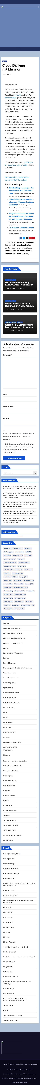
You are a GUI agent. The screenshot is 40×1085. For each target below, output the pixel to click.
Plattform (8, 594)
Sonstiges (6, 815)
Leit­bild (15, 1078)
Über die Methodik (17, 1082)
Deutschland (24, 562)
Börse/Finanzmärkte (10, 673)
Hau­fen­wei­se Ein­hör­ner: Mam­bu (21, 228)
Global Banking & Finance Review (15, 947)
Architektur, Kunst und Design (13, 633)
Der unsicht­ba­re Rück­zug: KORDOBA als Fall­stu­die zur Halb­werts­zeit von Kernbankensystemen (18, 286)
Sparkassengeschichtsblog (12, 1015)
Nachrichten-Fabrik (9, 977)
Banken (20, 552)
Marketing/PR (8, 776)
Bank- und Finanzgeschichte (13, 643)
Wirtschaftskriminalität (10, 825)
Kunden (29, 584)
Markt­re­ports (21, 1078)
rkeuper (21, 288)
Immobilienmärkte (9, 732)
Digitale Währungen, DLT (12, 702)
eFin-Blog (6, 907)
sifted (5, 1010)
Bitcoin (7, 555)
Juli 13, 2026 (11, 288)
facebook (8, 569)
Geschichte (17, 573)
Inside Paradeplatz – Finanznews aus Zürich (18, 957)
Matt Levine (7, 972)
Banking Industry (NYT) (11, 854)
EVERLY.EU (7, 917)
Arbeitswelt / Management (12, 628)
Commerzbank (9, 559)
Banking (20, 322)
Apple (28, 548)
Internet (8, 584)
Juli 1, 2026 (10, 330)
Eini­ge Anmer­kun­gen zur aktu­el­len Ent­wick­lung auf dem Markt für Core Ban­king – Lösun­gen (21, 216)
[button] (37, 49)
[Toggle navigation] (18, 49)
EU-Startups (7, 912)
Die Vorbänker (8, 890)
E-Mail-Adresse (8, 406)
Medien (8, 587)
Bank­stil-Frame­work (15, 1070)
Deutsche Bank (10, 562)
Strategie (19, 601)
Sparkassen (20, 598)
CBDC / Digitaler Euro (10, 678)
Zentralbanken (8, 840)
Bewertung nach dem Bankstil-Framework (17, 668)
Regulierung (20, 594)
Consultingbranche (9, 683)
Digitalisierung (10, 566)
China (28, 555)
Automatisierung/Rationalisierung (14, 638)
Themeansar (34, 1064)
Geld (7, 573)
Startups (8, 601)
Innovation (29, 580)
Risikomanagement (9, 810)
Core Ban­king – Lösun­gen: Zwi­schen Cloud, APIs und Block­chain (21, 190)
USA (7, 605)
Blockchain (18, 555)
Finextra (6, 932)
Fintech (28, 569)
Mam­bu (18, 95)
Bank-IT (5, 61)
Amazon (18, 548)
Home (8, 1070)
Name (5, 394)
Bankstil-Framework (10, 663)
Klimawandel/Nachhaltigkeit (12, 742)
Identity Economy (9, 952)
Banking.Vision (8, 859)
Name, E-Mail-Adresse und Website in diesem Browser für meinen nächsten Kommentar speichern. (18, 436)
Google (23, 577)
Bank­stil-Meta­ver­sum (27, 1070)
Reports (6, 800)
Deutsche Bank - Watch (11, 693)
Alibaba (8, 548)
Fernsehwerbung (9, 707)
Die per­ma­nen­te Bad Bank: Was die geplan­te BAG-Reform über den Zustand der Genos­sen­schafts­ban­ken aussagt (19, 495)
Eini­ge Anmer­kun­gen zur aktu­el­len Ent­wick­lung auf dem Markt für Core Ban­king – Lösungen (26, 247)
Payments (19, 591)
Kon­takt (11, 1078)
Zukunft (8, 608)
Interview (18, 584)
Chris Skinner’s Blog (10, 873)
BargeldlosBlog (8, 864)
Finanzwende (8, 927)
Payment (8, 591)
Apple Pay (8, 552)
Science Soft (7, 1005)
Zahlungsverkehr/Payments (12, 835)
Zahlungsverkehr (27, 605)
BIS (28, 552)
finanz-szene (7, 922)
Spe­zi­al (35, 1078)
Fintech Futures (8, 942)
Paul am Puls (7, 993)
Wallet (15, 605)
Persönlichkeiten (9, 786)
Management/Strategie (11, 771)
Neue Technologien (10, 781)
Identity (8, 580)
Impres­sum (5, 1078)
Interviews (6, 737)
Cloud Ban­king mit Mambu (13, 67)
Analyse (8, 279)
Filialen (18, 569)
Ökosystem (19, 608)
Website (6, 418)
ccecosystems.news (10, 868)
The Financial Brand (10, 1020)
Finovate (6, 937)
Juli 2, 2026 (10, 309)
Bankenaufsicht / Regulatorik (13, 653)
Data (21, 559)
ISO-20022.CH (8, 962)
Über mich (25, 1082)
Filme (5, 712)
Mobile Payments (21, 587)
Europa (22, 566)
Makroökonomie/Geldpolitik (12, 766)
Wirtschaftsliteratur (9, 830)
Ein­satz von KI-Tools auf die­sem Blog (26, 1074)
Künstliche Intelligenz (10, 747)
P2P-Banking (7, 988)
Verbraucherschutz (9, 820)
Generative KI (8, 750)
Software (8, 598)
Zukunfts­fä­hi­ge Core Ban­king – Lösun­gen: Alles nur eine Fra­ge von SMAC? (21, 202)
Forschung (7, 727)
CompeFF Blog (8, 878)
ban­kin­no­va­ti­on (10, 98)
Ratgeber (6, 790)
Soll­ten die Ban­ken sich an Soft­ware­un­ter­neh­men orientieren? (10, 247)
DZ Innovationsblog (10, 895)
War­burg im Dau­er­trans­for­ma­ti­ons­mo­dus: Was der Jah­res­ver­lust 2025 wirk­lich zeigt (19, 327)
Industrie (18, 580)
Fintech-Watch (8, 722)
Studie (29, 601)
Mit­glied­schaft (29, 1078)
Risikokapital (7, 805)
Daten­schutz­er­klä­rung (9, 1074)
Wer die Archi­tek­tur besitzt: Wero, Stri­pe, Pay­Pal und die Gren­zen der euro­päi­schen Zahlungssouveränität (19, 520)
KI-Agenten (7, 755)
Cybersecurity (8, 688)
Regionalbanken (9, 795)
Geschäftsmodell (10, 577)
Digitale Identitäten (9, 697)
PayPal (30, 591)
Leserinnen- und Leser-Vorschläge (15, 761)
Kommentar (7, 355)
